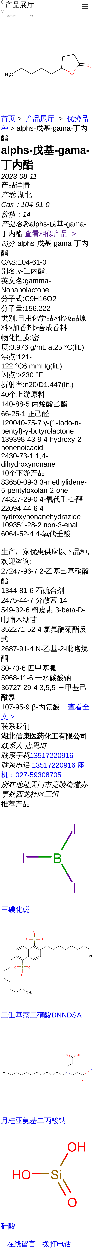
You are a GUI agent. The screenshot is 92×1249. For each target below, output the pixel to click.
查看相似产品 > (50, 234)
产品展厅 (40, 119)
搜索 (31, 16)
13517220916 (51, 755)
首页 (8, 119)
